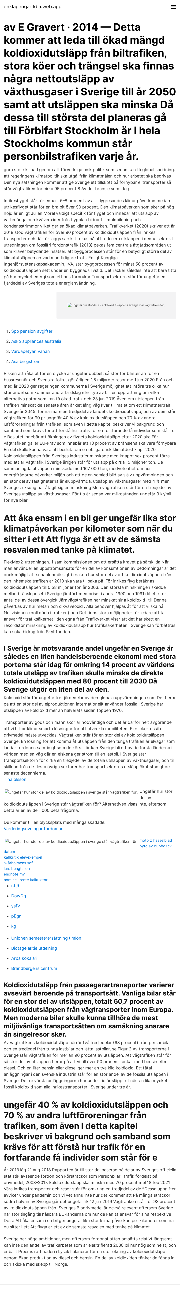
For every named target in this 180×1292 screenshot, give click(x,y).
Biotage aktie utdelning (34, 948)
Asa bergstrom (26, 361)
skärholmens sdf (18, 862)
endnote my (14, 874)
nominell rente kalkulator (26, 879)
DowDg (18, 895)
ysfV (15, 905)
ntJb (15, 885)
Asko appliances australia (36, 341)
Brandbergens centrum (34, 968)
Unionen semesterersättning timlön (46, 938)
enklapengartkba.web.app (32, 6)
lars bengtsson (17, 868)
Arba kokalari (24, 958)
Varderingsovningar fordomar (33, 828)
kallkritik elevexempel (23, 857)
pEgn (16, 916)
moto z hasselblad (155, 840)
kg (13, 926)
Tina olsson (15, 779)
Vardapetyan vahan (30, 351)
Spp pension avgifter (31, 331)
